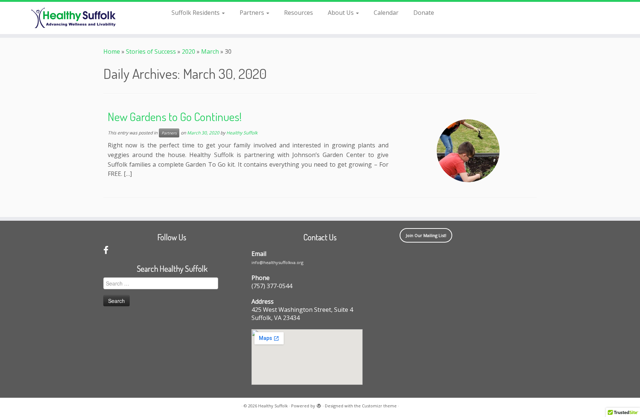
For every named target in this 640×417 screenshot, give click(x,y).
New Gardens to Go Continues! (175, 116)
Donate (423, 13)
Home (111, 51)
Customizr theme (379, 405)
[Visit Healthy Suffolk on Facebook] (106, 251)
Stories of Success (151, 51)
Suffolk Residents (196, 13)
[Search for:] (452, 11)
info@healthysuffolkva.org (277, 262)
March (210, 51)
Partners (253, 13)
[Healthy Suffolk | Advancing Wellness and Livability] (74, 18)
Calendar (386, 13)
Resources (298, 13)
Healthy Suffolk (241, 133)
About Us (341, 13)
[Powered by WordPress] (318, 404)
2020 (188, 51)
